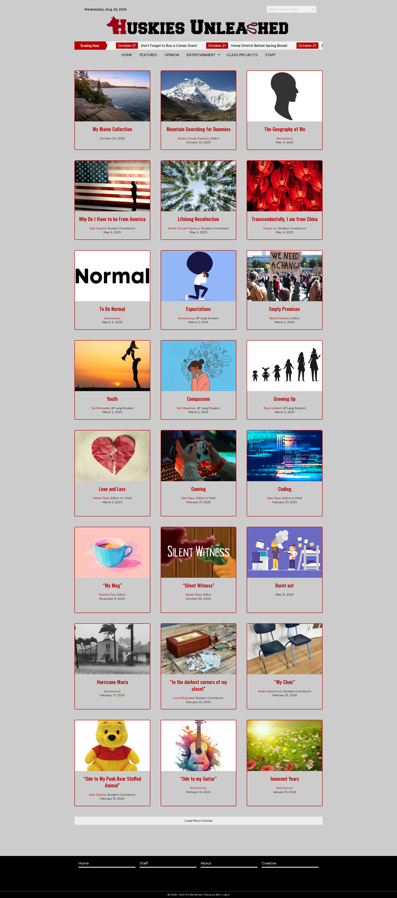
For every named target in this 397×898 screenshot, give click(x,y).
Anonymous (284, 138)
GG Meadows (186, 408)
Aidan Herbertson (270, 691)
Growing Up (284, 398)
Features (148, 54)
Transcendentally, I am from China (285, 218)
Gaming (198, 488)
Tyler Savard (97, 228)
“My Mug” (112, 585)
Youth (112, 398)
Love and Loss (112, 488)
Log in (226, 894)
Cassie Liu (270, 228)
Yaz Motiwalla (100, 408)
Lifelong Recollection (198, 218)
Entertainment (201, 54)
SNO (217, 894)
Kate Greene (97, 794)
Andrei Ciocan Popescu (193, 138)
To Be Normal (112, 308)
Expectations (198, 308)
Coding (284, 488)
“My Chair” (284, 681)
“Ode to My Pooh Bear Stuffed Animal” (112, 782)
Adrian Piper (101, 498)
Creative (269, 863)
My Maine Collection (112, 129)
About (206, 863)
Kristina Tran (107, 594)
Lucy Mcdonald (183, 698)
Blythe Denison (280, 318)
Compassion (198, 398)
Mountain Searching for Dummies (198, 129)
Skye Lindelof (273, 408)
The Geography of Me (284, 129)
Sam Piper (188, 498)
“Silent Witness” (198, 585)
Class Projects (242, 54)
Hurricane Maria (112, 681)
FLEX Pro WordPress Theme (195, 894)
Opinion (172, 54)
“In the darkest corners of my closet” (198, 685)
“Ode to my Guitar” (198, 778)
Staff (270, 54)
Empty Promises (284, 308)
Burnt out (284, 585)
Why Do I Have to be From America (112, 218)
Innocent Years (284, 778)
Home (127, 54)
